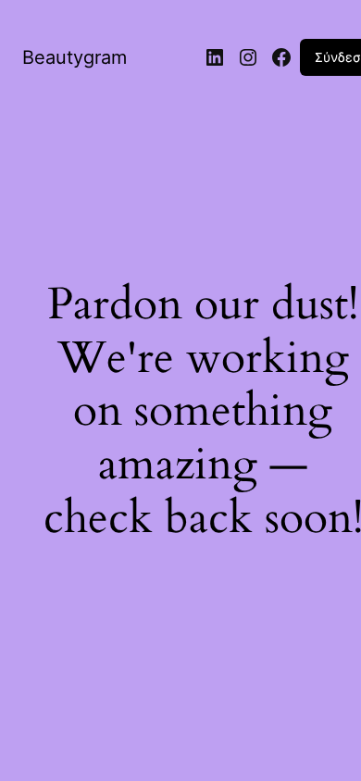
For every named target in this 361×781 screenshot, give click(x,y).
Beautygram (74, 57)
